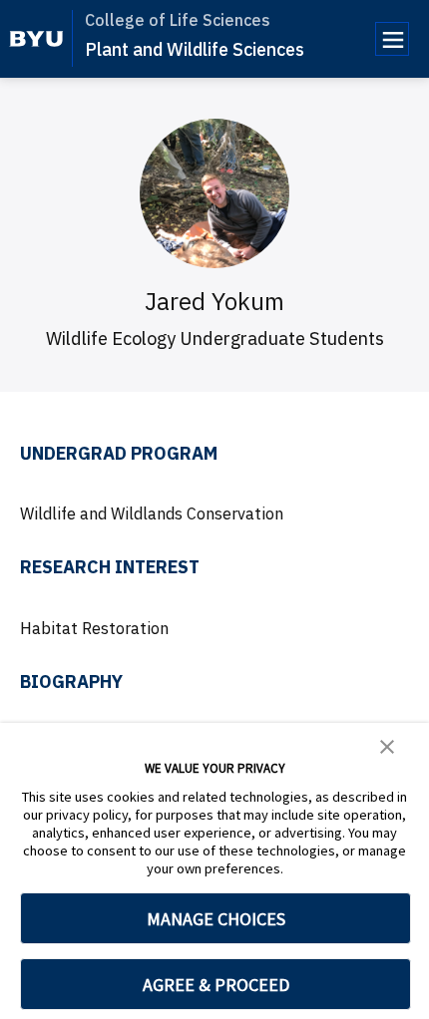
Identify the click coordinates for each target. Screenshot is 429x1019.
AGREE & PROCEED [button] (216, 984)
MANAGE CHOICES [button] (216, 918)
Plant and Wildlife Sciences (194, 49)
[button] (387, 745)
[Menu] (392, 39)
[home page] (36, 39)
